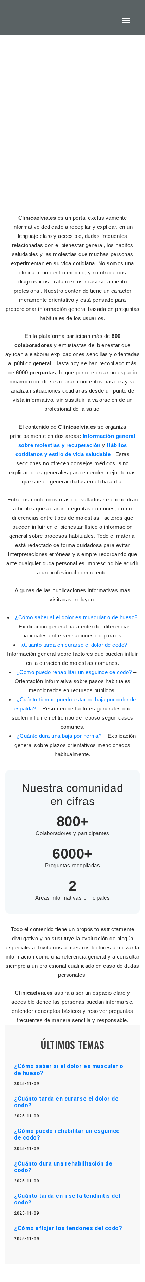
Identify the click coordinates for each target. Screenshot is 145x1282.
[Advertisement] (72, 120)
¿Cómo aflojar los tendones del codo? (68, 1228)
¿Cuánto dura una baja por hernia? (60, 736)
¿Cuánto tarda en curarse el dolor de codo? (75, 645)
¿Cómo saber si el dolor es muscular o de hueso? (76, 617)
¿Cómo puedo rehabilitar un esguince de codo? (75, 672)
